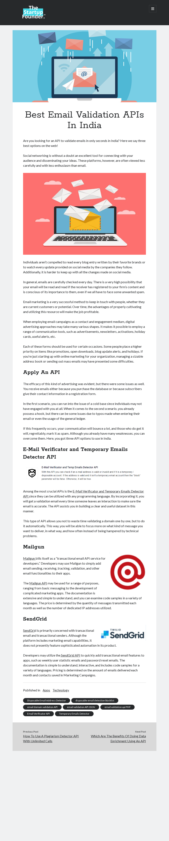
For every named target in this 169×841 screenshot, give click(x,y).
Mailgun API (38, 583)
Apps (46, 690)
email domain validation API (42, 707)
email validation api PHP (117, 707)
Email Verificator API (38, 713)
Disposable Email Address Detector (46, 700)
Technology (61, 690)
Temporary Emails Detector (74, 713)
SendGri (28, 630)
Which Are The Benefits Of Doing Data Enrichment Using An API (118, 738)
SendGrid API (70, 655)
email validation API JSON (81, 707)
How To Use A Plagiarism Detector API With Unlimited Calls (51, 738)
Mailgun (29, 558)
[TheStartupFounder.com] (33, 17)
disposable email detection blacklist (94, 700)
